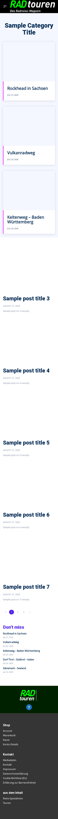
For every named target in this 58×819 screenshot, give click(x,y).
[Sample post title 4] (29, 341)
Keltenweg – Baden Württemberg (25, 219)
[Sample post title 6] (29, 485)
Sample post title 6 (26, 515)
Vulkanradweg (21, 152)
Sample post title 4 (26, 371)
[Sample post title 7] (29, 557)
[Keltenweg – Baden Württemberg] (29, 190)
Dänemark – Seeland (14, 668)
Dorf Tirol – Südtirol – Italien (18, 659)
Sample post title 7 (26, 587)
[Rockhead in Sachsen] (29, 62)
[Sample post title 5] (29, 413)
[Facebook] (29, 707)
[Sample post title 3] (29, 268)
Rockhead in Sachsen (27, 88)
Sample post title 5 (26, 443)
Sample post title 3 (26, 298)
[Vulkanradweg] (29, 126)
